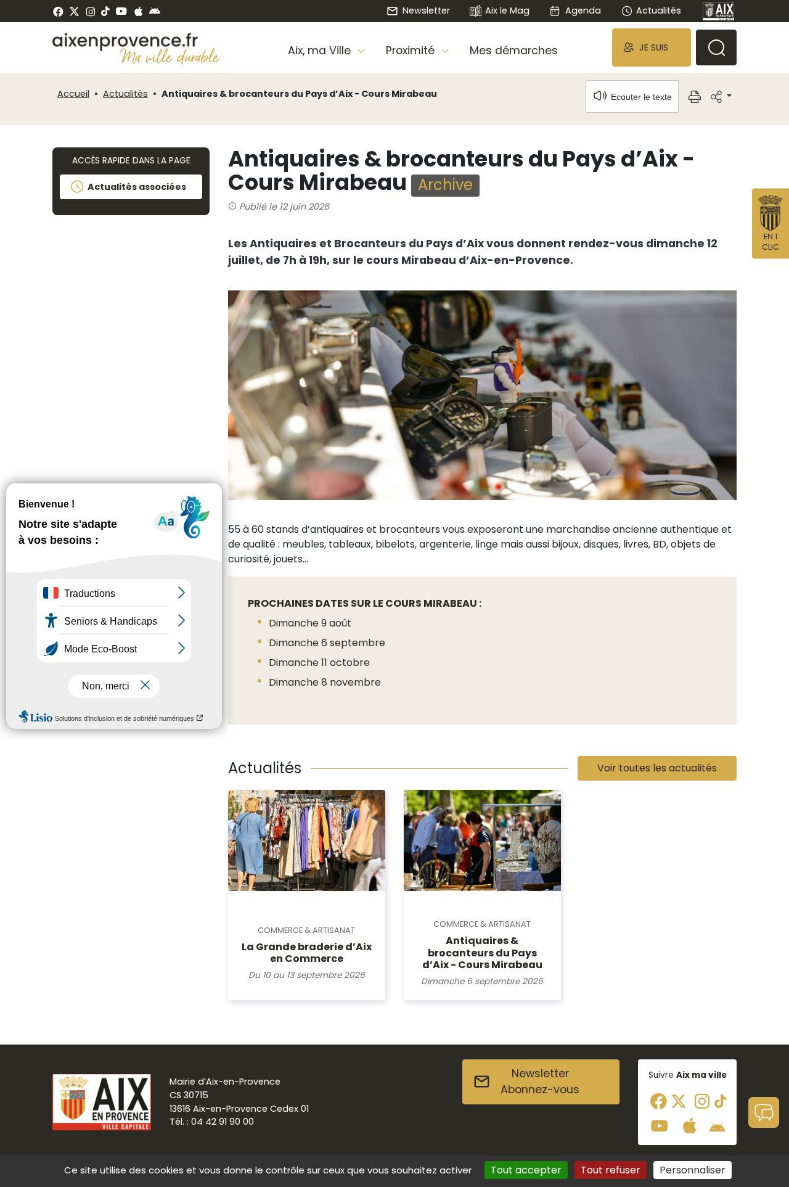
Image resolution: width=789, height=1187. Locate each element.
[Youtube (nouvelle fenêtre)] (121, 11)
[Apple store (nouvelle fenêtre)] (138, 11)
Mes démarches (514, 50)
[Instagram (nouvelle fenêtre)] (90, 11)
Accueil (73, 94)
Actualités (658, 10)
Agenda (582, 10)
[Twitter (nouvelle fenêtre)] (74, 11)
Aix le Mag (507, 10)
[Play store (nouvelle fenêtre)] (154, 11)
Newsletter (426, 10)
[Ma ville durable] (170, 56)
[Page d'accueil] (719, 11)
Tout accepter (526, 1170)
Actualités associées (137, 187)
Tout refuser (610, 1170)
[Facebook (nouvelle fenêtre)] (58, 11)
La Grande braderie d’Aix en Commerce (307, 953)
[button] (651, 47)
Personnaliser (693, 1170)
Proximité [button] (412, 50)
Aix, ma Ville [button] (321, 50)
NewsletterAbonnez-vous (540, 1081)
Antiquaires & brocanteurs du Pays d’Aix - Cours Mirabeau (482, 952)
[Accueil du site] (136, 42)
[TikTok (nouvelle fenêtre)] (105, 11)
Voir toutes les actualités (657, 768)
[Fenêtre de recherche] (716, 47)
